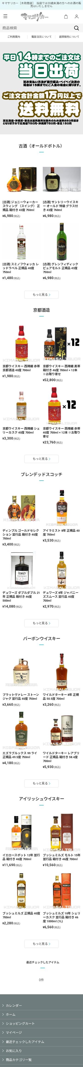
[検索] (76, 27)
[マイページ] (76, 17)
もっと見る (40, 294)
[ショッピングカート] (66, 17)
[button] (5, 16)
